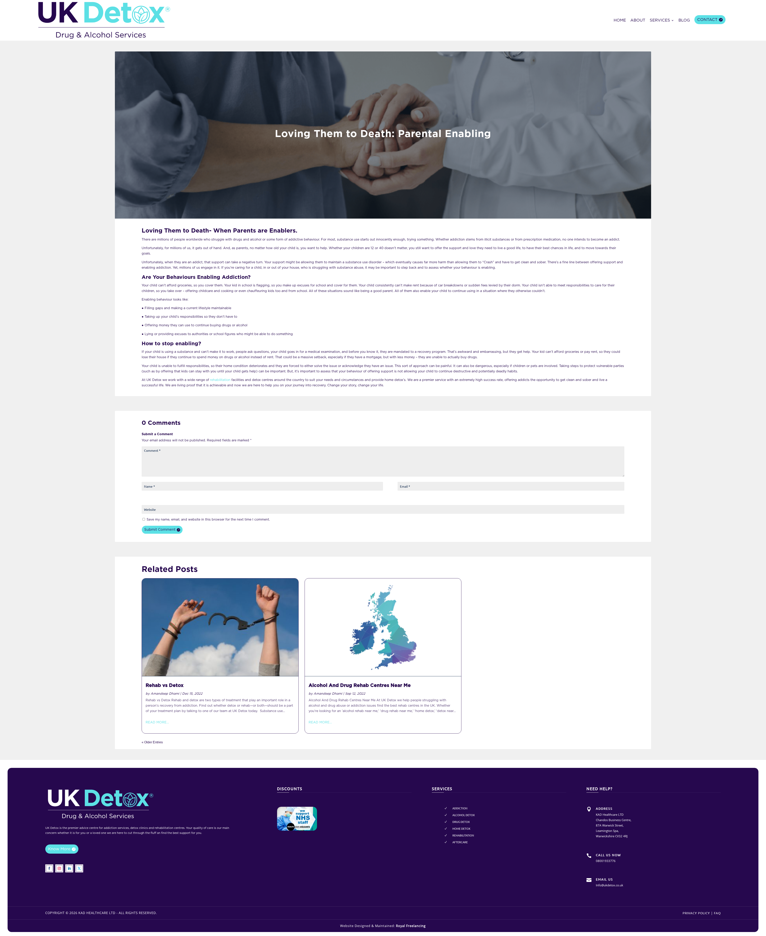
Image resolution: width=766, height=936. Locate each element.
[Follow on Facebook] (49, 868)
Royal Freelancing (411, 926)
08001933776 (606, 861)
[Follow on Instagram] (59, 868)
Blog (684, 20)
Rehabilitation (463, 835)
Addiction (459, 808)
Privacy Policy (696, 913)
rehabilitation (220, 380)
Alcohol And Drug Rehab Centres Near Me (360, 685)
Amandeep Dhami (165, 693)
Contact (707, 20)
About (637, 20)
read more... (157, 722)
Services (660, 20)
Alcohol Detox (463, 815)
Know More (59, 849)
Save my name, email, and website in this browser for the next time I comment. (208, 519)
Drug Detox (461, 822)
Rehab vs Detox (165, 685)
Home (620, 20)
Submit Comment (160, 530)
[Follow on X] (79, 868)
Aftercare (460, 842)
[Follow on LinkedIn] (69, 868)
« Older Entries (152, 742)
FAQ (717, 913)
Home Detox (461, 828)
